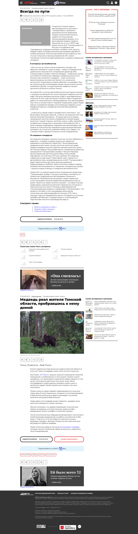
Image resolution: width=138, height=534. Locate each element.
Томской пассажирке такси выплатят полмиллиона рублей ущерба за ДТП (102, 15)
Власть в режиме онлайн (45, 207)
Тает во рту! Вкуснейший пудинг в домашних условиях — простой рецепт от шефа (105, 336)
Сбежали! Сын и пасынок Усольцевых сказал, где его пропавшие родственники (106, 88)
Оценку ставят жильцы (44, 209)
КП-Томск (44, 375)
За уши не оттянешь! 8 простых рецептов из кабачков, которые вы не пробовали (106, 95)
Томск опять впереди (35, 262)
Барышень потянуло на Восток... (71, 255)
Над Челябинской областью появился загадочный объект (103, 133)
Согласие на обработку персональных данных (47, 510)
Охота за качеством (42, 211)
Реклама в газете (62, 493)
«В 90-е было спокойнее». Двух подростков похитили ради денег (105, 308)
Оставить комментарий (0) (69, 439)
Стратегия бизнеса (35, 255)
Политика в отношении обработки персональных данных (50, 512)
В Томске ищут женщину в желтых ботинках (102, 23)
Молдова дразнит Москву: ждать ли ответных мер (105, 119)
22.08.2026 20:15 (25, 296)
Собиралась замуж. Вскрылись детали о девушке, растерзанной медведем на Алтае (104, 323)
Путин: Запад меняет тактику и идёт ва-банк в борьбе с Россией (105, 106)
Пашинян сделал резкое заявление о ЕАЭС (105, 126)
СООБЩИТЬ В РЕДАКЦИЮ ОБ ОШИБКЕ (82, 493)
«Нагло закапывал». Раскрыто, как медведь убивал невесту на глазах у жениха (105, 303)
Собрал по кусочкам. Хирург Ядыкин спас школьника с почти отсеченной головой (106, 81)
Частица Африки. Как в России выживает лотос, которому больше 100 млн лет (105, 68)
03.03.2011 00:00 (25, 8)
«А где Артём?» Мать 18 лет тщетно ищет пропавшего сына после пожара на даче (105, 329)
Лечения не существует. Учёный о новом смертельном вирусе (104, 315)
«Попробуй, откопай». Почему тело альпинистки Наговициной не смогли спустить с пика (105, 61)
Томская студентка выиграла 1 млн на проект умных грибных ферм (102, 39)
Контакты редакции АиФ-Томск (45, 493)
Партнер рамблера (52, 526)
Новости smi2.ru (27, 290)
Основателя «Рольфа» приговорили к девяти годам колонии (105, 113)
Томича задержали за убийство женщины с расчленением (101, 31)
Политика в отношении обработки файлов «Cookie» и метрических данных (55, 513)
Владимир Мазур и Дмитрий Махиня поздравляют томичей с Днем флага (102, 47)
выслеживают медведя (69, 427)
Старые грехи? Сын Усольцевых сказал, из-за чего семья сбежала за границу (105, 75)
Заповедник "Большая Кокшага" (30, 355)
